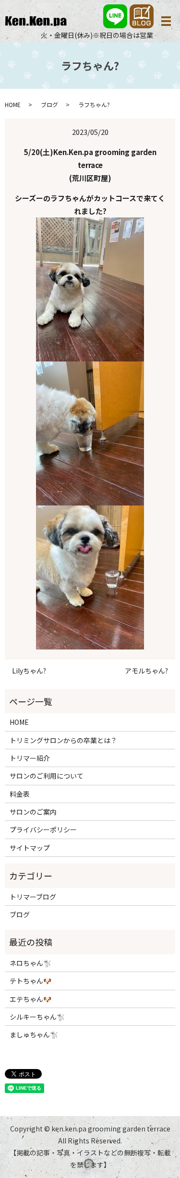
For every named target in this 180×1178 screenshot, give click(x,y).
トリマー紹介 (30, 758)
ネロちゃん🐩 (30, 963)
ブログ (49, 104)
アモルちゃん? (146, 670)
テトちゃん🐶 (30, 981)
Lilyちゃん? (29, 670)
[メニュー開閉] (166, 21)
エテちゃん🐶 (30, 999)
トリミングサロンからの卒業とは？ (63, 740)
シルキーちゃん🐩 (37, 1017)
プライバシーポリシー (43, 829)
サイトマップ (30, 848)
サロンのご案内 (33, 812)
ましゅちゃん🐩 (34, 1034)
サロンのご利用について (47, 776)
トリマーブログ (33, 897)
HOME (13, 104)
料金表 (20, 794)
